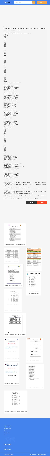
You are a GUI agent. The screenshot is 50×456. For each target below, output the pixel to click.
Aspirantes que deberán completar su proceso (35, 387)
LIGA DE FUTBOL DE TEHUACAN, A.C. (33, 293)
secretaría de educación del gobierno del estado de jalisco (15, 334)
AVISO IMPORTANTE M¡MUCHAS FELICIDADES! (12, 359)
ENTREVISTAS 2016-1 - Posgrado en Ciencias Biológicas (14, 285)
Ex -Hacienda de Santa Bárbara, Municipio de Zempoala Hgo (15, 244)
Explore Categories (7, 428)
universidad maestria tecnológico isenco (34, 269)
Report (42, 202)
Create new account (7, 449)
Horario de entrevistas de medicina (12, 261)
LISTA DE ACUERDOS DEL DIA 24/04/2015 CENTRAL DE (13, 310)
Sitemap (5, 430)
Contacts (5, 435)
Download (31, 202)
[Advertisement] (25, 15)
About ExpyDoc (7, 432)
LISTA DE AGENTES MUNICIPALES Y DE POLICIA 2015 (34, 360)
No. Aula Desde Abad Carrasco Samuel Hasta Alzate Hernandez (16, 411)
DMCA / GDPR (39, 454)
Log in (5, 447)
